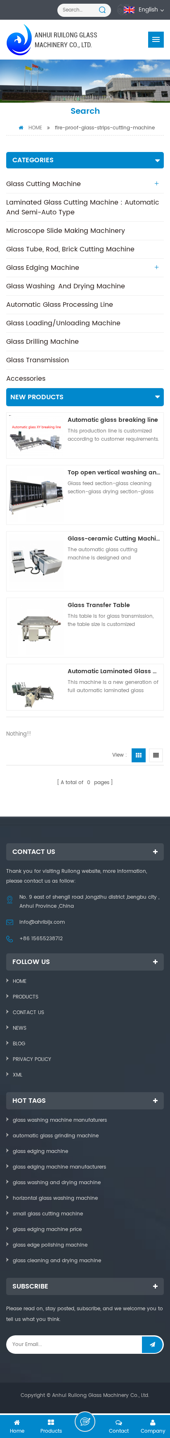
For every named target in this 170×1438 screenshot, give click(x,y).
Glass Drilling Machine (42, 341)
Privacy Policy (32, 1059)
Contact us (28, 1013)
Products (25, 997)
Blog (19, 1044)
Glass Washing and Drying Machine (65, 286)
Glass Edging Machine (42, 267)
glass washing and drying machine (57, 1183)
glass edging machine (40, 1151)
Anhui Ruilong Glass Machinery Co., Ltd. (66, 40)
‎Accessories (25, 378)
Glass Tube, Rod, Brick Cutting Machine (70, 249)
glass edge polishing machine (50, 1245)
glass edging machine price (47, 1229)
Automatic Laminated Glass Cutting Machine (114, 671)
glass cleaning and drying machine (57, 1261)
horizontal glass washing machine (55, 1198)
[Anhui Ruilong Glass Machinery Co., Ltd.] (20, 39)
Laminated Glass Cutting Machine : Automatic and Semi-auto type (82, 207)
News (19, 1028)
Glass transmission (37, 360)
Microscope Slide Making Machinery (65, 230)
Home (35, 128)
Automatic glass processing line (59, 304)
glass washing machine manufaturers (60, 1120)
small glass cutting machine (48, 1214)
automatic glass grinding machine (56, 1136)
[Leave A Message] (85, 1421)
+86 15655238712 (41, 939)
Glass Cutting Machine (43, 184)
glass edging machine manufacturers (59, 1167)
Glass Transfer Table (99, 605)
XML (17, 1075)
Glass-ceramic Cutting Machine (114, 538)
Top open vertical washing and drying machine (114, 472)
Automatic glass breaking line (113, 420)
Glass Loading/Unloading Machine (63, 323)
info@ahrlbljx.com (42, 922)
